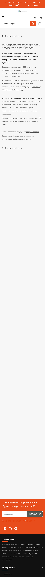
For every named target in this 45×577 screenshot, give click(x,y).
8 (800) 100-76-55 (14, 2)
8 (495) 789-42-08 (32, 2)
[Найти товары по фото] (40, 23)
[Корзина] (40, 17)
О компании (8, 539)
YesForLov (36, 87)
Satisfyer (15, 90)
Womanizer (6, 90)
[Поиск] (33, 23)
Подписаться (34, 514)
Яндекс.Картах (32, 132)
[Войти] (35, 17)
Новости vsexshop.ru (13, 36)
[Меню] (3, 17)
